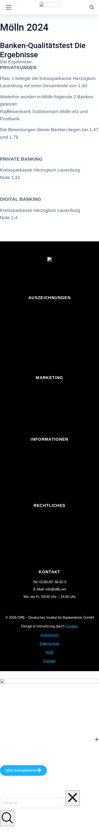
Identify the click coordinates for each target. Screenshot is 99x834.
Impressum (50, 635)
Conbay (72, 626)
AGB (49, 652)
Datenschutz (50, 643)
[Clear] (72, 798)
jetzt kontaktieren (21, 770)
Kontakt (49, 661)
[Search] (7, 818)
